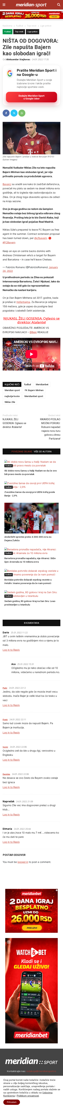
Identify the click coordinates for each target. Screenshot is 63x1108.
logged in (23, 861)
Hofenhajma (23, 301)
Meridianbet (42, 384)
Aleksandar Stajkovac (18, 59)
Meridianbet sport (33, 396)
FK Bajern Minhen (34, 390)
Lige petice (32, 32)
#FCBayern (9, 242)
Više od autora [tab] (43, 451)
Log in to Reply (11, 649)
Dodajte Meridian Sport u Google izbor (31, 97)
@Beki (33, 332)
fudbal (27, 384)
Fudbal (7, 32)
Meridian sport (12, 390)
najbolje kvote (12, 396)
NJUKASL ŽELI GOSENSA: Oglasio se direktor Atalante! (31, 320)
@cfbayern (40, 238)
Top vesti (19, 32)
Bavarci (7, 184)
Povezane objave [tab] (22, 451)
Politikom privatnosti (28, 1095)
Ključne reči (12, 384)
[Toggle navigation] (4, 4)
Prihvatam (11, 1102)
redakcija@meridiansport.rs (41, 1071)
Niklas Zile (10, 402)
